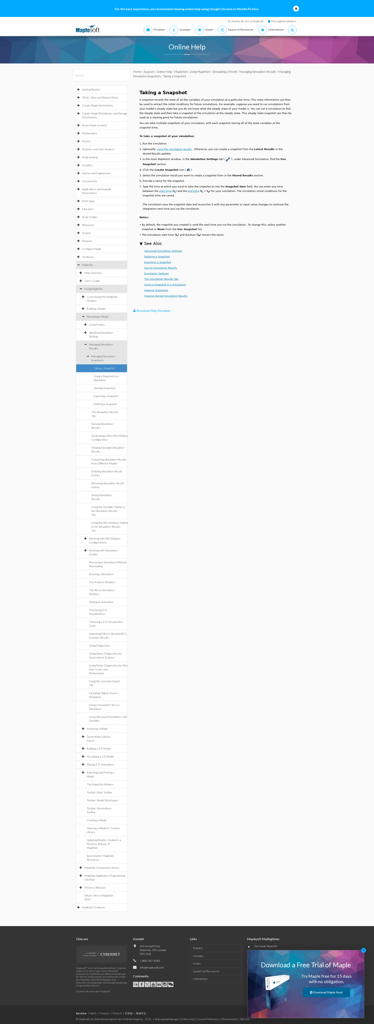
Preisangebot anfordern (283, 21)
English (92, 1013)
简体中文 (141, 1013)
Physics (86, 141)
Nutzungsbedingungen (167, 1019)
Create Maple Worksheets (97, 105)
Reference (88, 225)
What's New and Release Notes (100, 97)
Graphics (87, 165)
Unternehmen (200, 978)
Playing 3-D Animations (100, 764)
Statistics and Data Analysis (98, 149)
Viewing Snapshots (105, 388)
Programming (90, 157)
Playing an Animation (101, 602)
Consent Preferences (208, 1019)
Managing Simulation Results (257, 71)
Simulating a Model (97, 316)
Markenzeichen (229, 1019)
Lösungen (198, 955)
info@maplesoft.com (152, 967)
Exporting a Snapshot (106, 396)
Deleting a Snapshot (105, 404)
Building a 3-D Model (99, 748)
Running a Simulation (101, 574)
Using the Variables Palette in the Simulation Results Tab (108, 510)
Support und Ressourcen (206, 971)
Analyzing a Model (97, 728)
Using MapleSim (93, 288)
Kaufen (197, 963)
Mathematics (89, 133)
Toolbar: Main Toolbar (99, 792)
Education (88, 209)
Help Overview (93, 272)
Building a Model (96, 308)
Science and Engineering (96, 173)
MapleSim (87, 264)
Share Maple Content (94, 125)
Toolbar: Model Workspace (102, 800)
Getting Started (91, 89)
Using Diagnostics (99, 645)
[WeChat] (170, 984)
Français (104, 1013)
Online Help (164, 71)
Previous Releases (95, 887)
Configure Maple (91, 249)
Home (137, 71)
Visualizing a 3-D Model (100, 756)
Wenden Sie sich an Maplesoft (247, 21)
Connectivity (89, 181)
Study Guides (90, 217)
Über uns (82, 939)
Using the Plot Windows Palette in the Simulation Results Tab (109, 526)
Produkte (198, 948)
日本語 (129, 1013)
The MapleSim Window (100, 784)
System (86, 233)
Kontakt (138, 939)
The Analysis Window (102, 582)
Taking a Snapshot (104, 368)
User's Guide (92, 280)
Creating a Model (97, 820)
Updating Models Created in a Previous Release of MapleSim (104, 843)
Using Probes (97, 324)
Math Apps (88, 201)
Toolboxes (88, 256)
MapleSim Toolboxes (94, 907)
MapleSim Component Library (101, 867)
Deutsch (117, 1013)
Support (149, 71)
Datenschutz (188, 1019)
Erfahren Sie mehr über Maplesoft (93, 991)
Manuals (87, 241)
